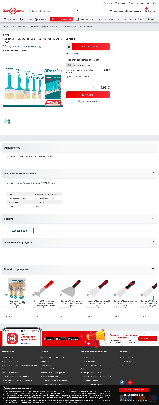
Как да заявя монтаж (89, 361)
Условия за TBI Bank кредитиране (54, 369)
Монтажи (45, 361)
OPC (121, 365)
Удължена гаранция (49, 365)
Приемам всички (135, 389)
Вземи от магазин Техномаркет (53, 357)
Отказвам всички (135, 394)
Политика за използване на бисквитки (16, 376)
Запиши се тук (148, 338)
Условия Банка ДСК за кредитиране (54, 373)
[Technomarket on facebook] (122, 382)
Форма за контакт (127, 357)
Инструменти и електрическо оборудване (44, 26)
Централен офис (126, 361)
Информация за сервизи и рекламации (96, 369)
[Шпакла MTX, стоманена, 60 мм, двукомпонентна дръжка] (125, 288)
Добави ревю (19, 230)
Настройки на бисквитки (136, 400)
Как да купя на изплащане (91, 365)
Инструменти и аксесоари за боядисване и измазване (77, 26)
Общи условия (7, 357)
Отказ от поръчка (9, 369)
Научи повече (26, 343)
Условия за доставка (10, 361)
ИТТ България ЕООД (30, 46)
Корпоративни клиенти (50, 376)
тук (79, 402)
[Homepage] (14, 11)
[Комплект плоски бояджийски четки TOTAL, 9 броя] (17, 288)
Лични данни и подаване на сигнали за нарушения (17, 381)
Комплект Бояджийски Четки (47, 194)
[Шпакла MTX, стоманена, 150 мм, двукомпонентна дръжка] (71, 288)
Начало (6, 26)
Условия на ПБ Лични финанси (53, 384)
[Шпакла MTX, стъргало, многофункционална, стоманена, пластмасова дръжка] (44, 288)
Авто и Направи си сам (20, 26)
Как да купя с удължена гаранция (93, 384)
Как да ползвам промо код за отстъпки (96, 376)
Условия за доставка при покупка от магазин (19, 365)
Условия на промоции (10, 373)
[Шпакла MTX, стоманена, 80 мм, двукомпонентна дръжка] (98, 288)
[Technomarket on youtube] (130, 382)
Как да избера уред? (88, 357)
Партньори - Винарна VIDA (91, 373)
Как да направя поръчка (90, 380)
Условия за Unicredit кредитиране (54, 380)
